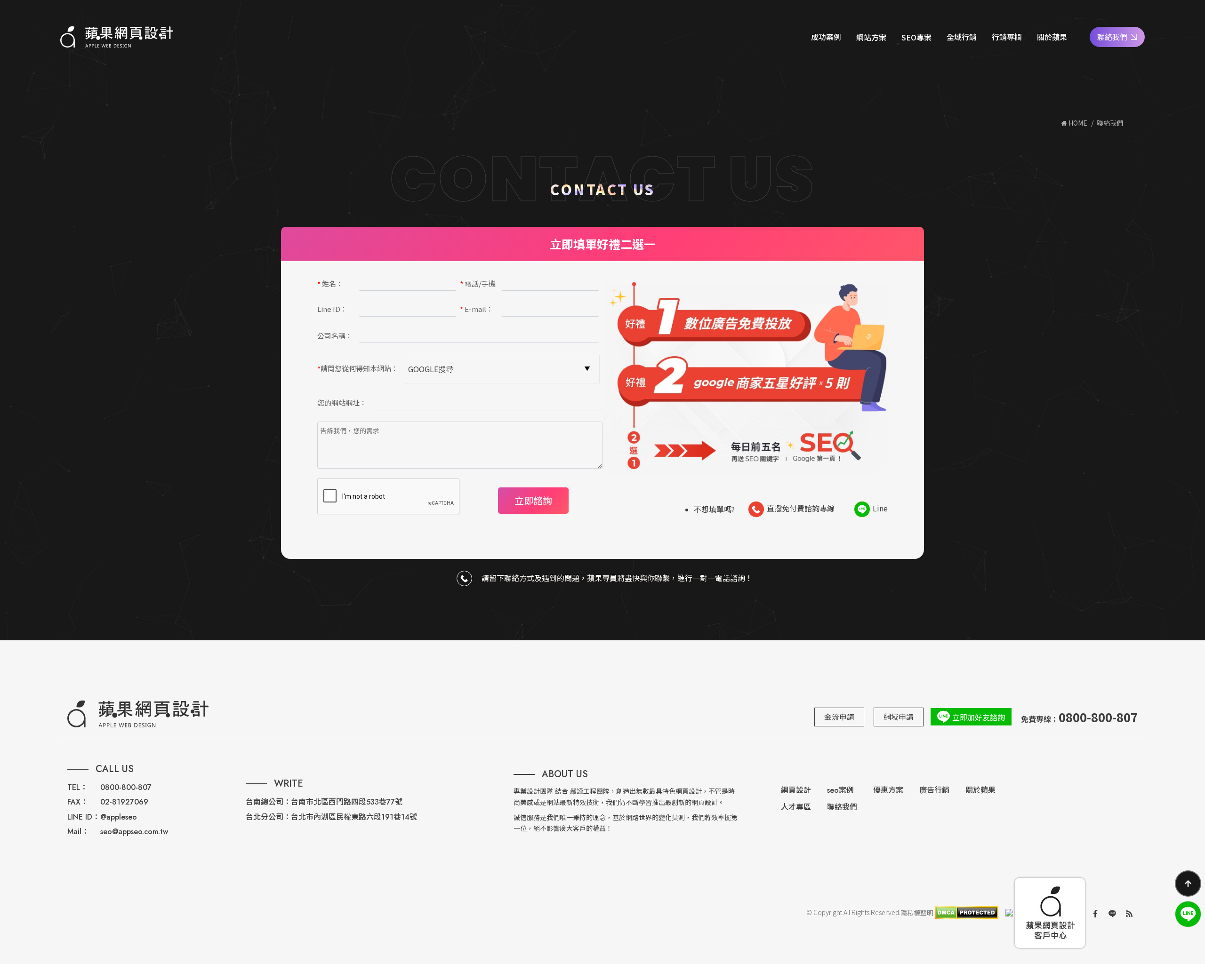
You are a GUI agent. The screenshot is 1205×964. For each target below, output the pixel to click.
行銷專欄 (1007, 36)
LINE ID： (83, 817)
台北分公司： (268, 817)
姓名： (330, 284)
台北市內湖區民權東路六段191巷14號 (354, 817)
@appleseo (118, 817)
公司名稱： (335, 336)
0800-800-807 (126, 787)
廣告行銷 (934, 790)
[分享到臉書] (1095, 912)
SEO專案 (916, 37)
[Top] (1188, 883)
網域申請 (899, 716)
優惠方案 (888, 790)
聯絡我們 (1112, 36)
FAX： (77, 802)
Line (880, 508)
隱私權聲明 (916, 912)
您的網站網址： (342, 402)
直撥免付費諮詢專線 (801, 508)
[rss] (1129, 912)
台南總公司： (268, 802)
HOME (1077, 122)
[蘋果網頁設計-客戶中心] (1050, 913)
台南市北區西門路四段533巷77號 (346, 802)
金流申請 (839, 716)
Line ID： (332, 309)
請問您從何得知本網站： (357, 368)
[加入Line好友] (1188, 914)
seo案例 (840, 790)
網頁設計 (796, 790)
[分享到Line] (1112, 912)
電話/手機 (478, 284)
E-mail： (476, 309)
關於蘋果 (1052, 36)
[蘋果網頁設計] (116, 37)
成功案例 (826, 36)
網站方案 (871, 37)
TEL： (77, 787)
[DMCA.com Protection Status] (965, 912)
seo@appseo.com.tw (134, 831)
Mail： (78, 831)
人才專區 (796, 807)
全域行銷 (962, 36)
